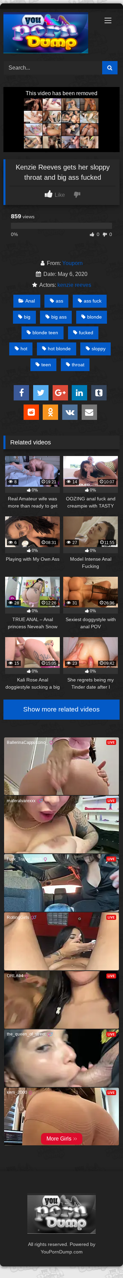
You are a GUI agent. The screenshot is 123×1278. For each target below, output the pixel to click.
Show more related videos (61, 709)
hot (23, 348)
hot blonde (59, 348)
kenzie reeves (74, 285)
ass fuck (92, 301)
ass (59, 301)
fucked (86, 332)
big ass (59, 317)
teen (46, 364)
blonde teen (45, 332)
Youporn (72, 263)
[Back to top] (101, 1257)
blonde (94, 317)
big (27, 317)
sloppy (99, 348)
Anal (30, 301)
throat (78, 364)
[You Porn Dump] (50, 34)
